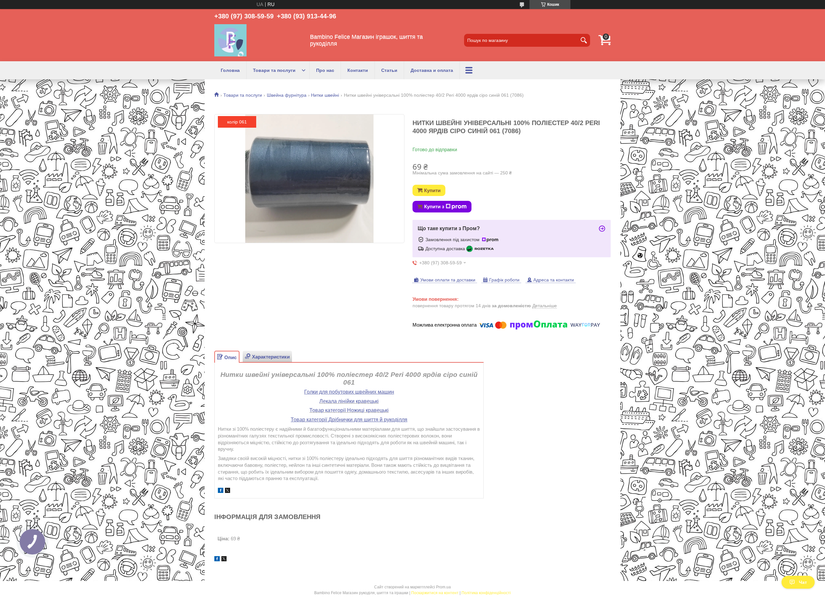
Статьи (389, 70)
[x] (227, 491)
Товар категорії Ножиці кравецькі (349, 410)
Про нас (325, 70)
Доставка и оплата (432, 70)
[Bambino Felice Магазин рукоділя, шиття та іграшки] (230, 40)
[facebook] (220, 491)
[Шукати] (583, 40)
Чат (803, 582)
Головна (230, 70)
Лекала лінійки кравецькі (349, 401)
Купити (432, 190)
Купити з (434, 206)
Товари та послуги (274, 70)
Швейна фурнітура (286, 95)
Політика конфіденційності (486, 593)
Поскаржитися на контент (435, 593)
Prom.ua (443, 587)
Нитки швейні (325, 95)
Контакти (357, 70)
